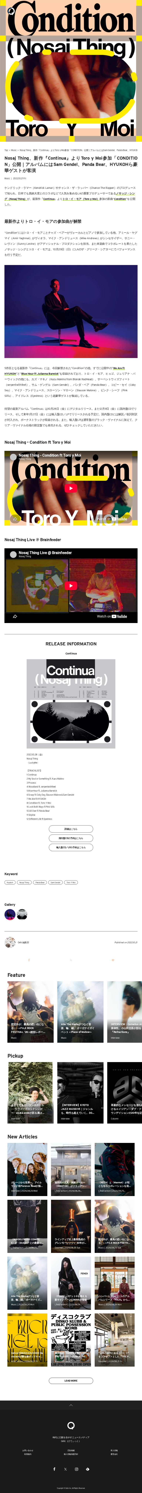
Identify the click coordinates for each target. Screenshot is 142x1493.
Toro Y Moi (71, 882)
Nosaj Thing (24, 882)
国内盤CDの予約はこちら (71, 838)
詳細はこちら (71, 829)
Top (6, 150)
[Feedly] (87, 1469)
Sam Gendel (55, 882)
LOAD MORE (71, 1380)
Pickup (15, 1056)
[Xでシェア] (71, 960)
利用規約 (27, 1454)
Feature (16, 975)
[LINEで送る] (112, 960)
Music (14, 150)
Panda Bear (40, 882)
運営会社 (114, 1454)
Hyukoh (10, 882)
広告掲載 (71, 1450)
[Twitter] (65, 1469)
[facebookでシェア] (29, 960)
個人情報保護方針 (71, 1454)
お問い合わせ (27, 1450)
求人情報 (114, 1450)
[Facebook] (54, 1469)
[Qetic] (11, 11)
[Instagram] (76, 1469)
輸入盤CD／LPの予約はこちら (71, 847)
